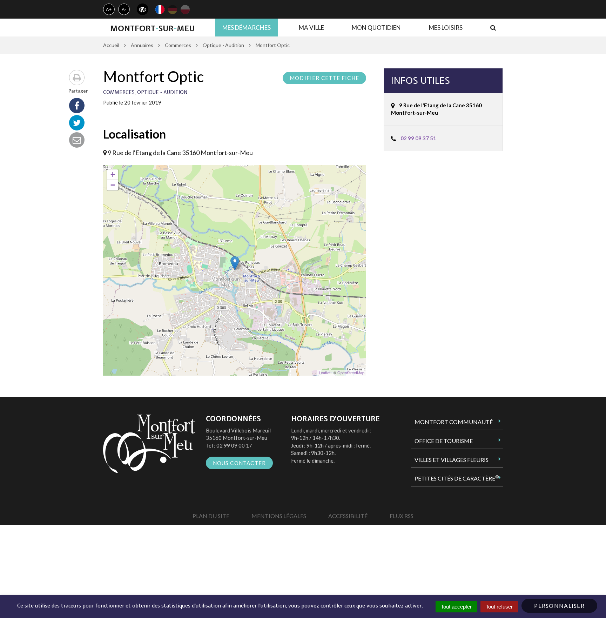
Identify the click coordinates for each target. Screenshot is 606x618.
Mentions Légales (278, 515)
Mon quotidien (376, 27)
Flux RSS (401, 515)
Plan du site (211, 515)
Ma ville (311, 27)
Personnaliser (559, 605)
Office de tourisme (444, 440)
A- (124, 9)
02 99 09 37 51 (418, 138)
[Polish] (185, 9)
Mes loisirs (446, 27)
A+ (109, 9)
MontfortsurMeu (152, 28)
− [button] (112, 185)
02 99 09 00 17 (234, 445)
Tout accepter (456, 607)
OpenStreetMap (350, 372)
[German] (172, 9)
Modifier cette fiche (324, 78)
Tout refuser (499, 607)
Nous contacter (239, 463)
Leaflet (324, 372)
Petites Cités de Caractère (457, 478)
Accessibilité (348, 515)
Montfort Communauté (454, 421)
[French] (159, 9)
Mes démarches (246, 27)
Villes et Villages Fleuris (452, 459)
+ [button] (112, 174)
